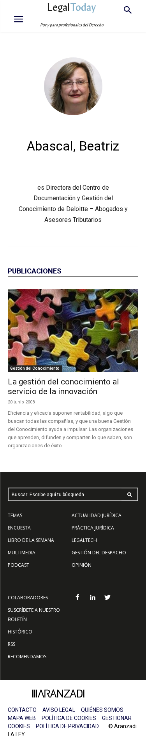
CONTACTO (22, 710)
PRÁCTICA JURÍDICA (93, 527)
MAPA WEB (22, 718)
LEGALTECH (84, 540)
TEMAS (15, 515)
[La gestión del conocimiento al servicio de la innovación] (73, 330)
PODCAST (18, 565)
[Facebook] (77, 598)
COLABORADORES (28, 597)
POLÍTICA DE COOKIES (69, 718)
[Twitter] (107, 598)
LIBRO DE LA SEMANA (31, 540)
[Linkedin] (92, 598)
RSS (11, 644)
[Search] (129, 494)
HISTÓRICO (20, 631)
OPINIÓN (81, 565)
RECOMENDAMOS (27, 656)
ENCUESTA (19, 527)
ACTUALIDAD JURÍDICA (96, 515)
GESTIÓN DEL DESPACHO (99, 552)
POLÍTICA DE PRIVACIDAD (67, 726)
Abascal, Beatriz (73, 146)
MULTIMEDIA (21, 552)
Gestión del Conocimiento (35, 368)
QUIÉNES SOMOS (102, 710)
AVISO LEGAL (58, 710)
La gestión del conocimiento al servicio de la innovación (63, 386)
